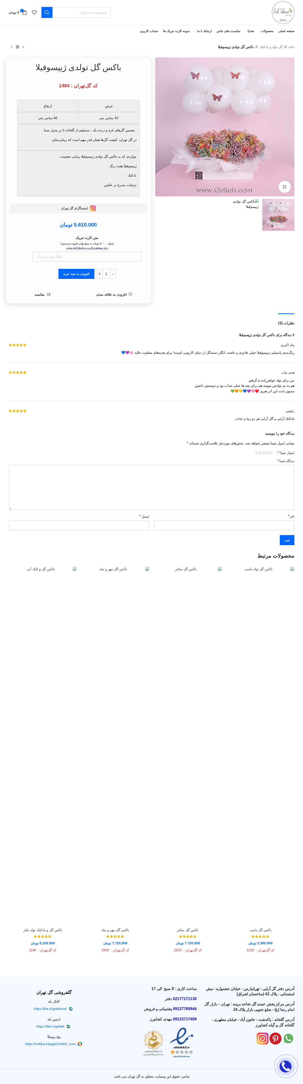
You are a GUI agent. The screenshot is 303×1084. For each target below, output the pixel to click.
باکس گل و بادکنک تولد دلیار (42, 930)
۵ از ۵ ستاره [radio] (256, 452)
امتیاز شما (286, 453)
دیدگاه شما (285, 461)
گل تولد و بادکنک (271, 47)
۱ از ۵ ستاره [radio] (271, 452)
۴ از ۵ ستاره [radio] (260, 452)
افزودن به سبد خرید (76, 274)
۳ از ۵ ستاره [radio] (264, 452)
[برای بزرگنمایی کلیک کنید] (285, 187)
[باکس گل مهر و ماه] (115, 746)
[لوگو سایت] (283, 12)
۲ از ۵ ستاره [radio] (267, 452)
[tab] (286, 320)
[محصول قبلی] (23, 47)
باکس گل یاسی (260, 930)
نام (291, 516)
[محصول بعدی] (12, 47)
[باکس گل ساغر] (188, 746)
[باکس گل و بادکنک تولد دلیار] (43, 746)
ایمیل (144, 516)
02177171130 (185, 999)
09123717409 (185, 1019)
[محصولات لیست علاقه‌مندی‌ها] (34, 12)
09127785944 (185, 1009)
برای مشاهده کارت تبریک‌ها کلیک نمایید (87, 247)
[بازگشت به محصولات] (17, 47)
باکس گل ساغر (188, 930)
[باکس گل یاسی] (260, 746)
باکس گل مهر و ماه (115, 930)
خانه (291, 47)
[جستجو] (46, 12)
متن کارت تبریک (87, 238)
